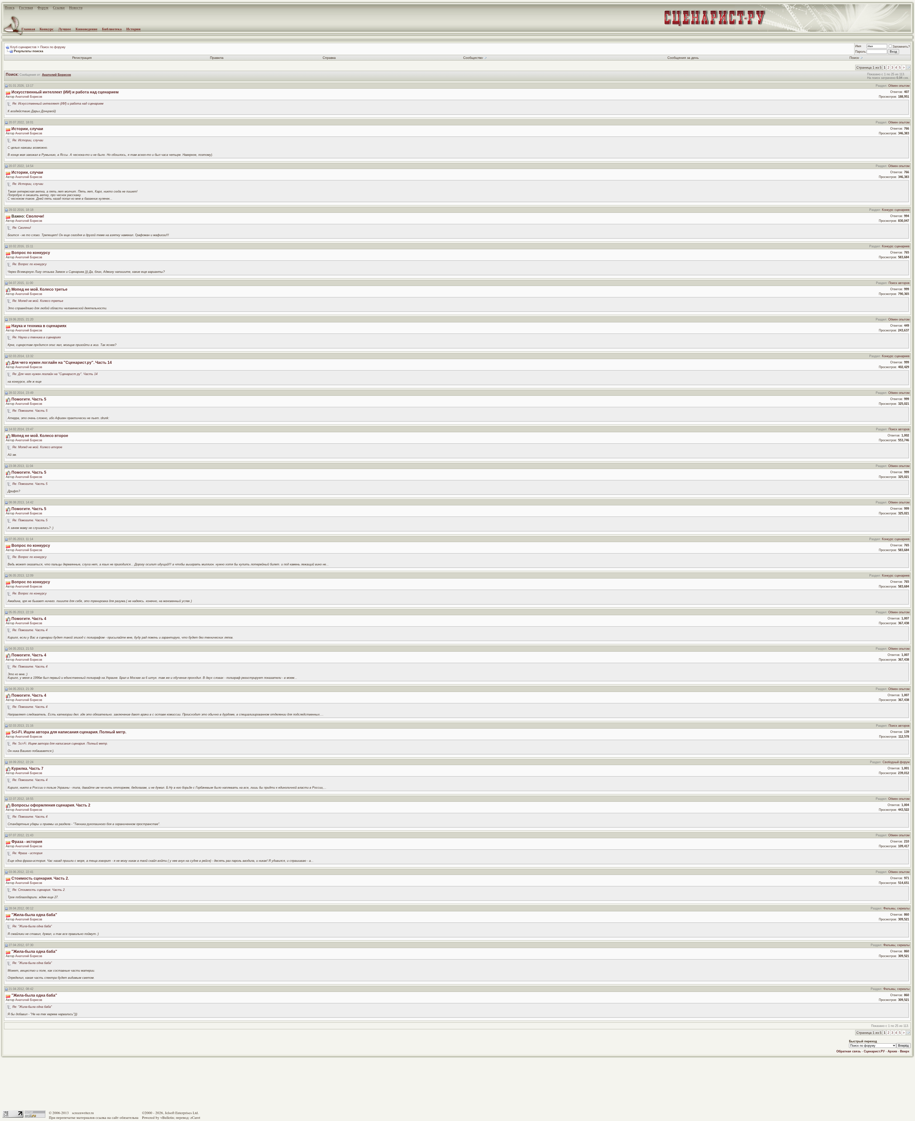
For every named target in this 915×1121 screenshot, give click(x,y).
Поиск (10, 7)
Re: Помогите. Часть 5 (29, 410)
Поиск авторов (899, 283)
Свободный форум (896, 762)
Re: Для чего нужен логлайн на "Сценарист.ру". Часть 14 (54, 374)
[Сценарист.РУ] (713, 22)
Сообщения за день (683, 58)
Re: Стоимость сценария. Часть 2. (39, 890)
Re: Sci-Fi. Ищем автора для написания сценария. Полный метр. (60, 743)
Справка (329, 58)
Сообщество (473, 58)
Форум (42, 7)
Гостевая (26, 7)
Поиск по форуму (53, 47)
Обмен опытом (899, 85)
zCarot (195, 1117)
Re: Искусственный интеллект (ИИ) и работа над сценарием (57, 103)
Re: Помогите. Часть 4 (29, 630)
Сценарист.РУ (874, 1051)
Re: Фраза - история (27, 853)
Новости (75, 7)
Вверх (904, 1051)
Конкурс (47, 28)
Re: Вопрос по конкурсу (29, 264)
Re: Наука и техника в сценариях (36, 337)
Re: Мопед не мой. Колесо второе (37, 447)
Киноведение (86, 28)
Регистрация (82, 58)
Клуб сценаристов (23, 47)
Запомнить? (901, 46)
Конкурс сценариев (896, 210)
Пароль (860, 51)
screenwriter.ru (83, 1112)
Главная (28, 28)
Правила (217, 58)
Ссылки (59, 7)
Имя (858, 46)
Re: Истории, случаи (27, 140)
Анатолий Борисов (28, 96)
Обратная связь (848, 1051)
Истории (133, 28)
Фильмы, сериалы (896, 908)
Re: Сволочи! (21, 227)
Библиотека (112, 28)
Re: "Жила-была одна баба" (32, 926)
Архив (892, 1051)
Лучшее (64, 28)
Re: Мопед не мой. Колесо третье (37, 301)
